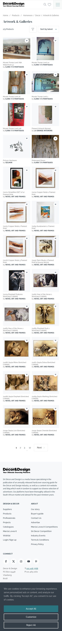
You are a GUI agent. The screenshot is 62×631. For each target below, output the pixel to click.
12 (30, 447)
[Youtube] (29, 561)
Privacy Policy (37, 544)
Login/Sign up (9, 540)
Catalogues (8, 527)
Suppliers (7, 509)
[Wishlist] (49, 4)
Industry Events (38, 535)
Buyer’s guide (37, 514)
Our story (35, 509)
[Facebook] (6, 561)
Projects (7, 522)
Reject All (31, 625)
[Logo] (22, 4)
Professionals (9, 518)
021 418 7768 (32, 568)
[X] (14, 561)
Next (39, 447)
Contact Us (36, 518)
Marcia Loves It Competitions (44, 527)
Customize (31, 617)
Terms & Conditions (40, 540)
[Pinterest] (36, 561)
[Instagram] (21, 561)
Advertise (35, 522)
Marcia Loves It (10, 531)
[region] (31, 606)
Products (7, 514)
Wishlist (6, 535)
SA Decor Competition (41, 531)
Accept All (31, 609)
